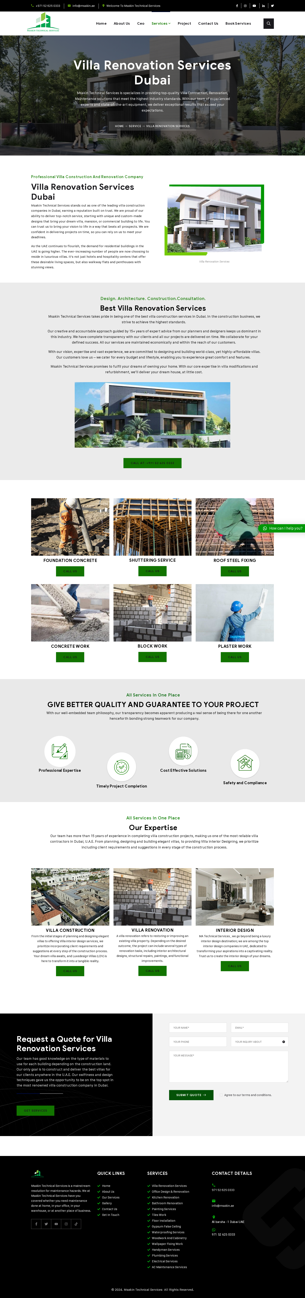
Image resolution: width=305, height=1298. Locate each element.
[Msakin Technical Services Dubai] (47, 23)
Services (160, 23)
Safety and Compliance (245, 783)
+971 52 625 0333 (48, 6)
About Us (122, 23)
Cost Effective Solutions (183, 770)
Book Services (238, 23)
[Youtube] (254, 5)
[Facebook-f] (36, 1224)
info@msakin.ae (84, 6)
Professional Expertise (60, 770)
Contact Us (208, 23)
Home (101, 23)
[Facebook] (237, 5)
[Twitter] (271, 5)
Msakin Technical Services (69, 316)
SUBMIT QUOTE (188, 1095)
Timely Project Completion (121, 786)
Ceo (141, 23)
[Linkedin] (263, 5)
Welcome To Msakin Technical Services (133, 6)
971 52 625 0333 (223, 1190)
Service (135, 126)
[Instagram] (245, 5)
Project (184, 23)
